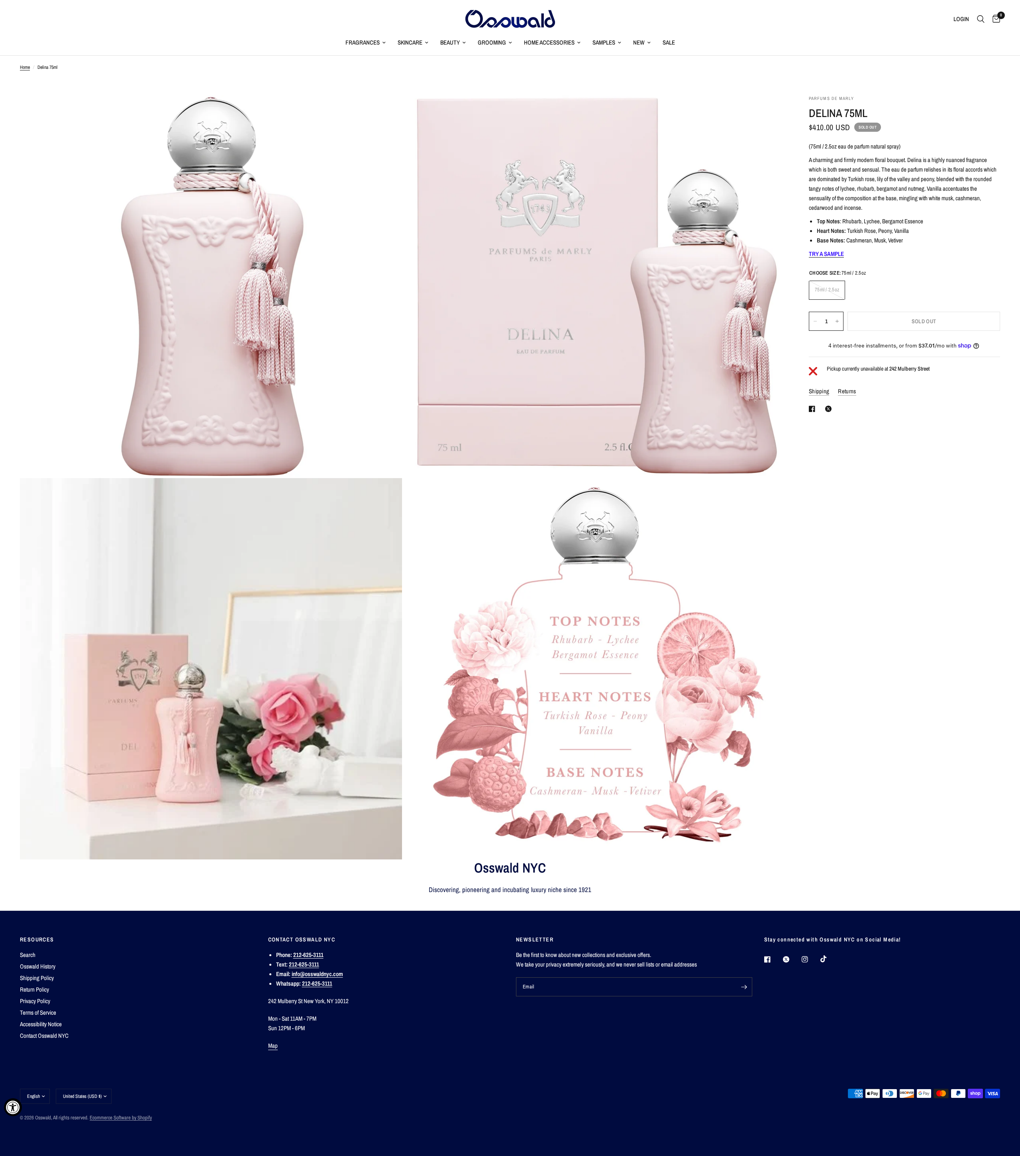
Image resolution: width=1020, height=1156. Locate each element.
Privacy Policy (35, 1001)
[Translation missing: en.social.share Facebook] (813, 409)
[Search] (981, 19)
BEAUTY (450, 42)
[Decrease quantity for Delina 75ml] (815, 321)
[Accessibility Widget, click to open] (13, 1107)
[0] (994, 19)
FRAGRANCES (362, 42)
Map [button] (273, 1045)
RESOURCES (37, 939)
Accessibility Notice (41, 1024)
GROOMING (492, 42)
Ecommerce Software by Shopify (121, 1117)
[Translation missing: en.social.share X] (830, 409)
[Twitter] (791, 959)
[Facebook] (773, 959)
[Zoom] (385, 111)
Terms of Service (38, 1012)
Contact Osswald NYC (44, 1035)
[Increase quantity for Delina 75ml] (837, 321)
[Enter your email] (744, 986)
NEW (639, 42)
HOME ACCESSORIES (549, 42)
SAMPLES (603, 42)
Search (27, 955)
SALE (669, 42)
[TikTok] (829, 959)
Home (25, 67)
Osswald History (37, 966)
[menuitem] (365, 42)
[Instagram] (810, 959)
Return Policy (34, 989)
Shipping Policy (37, 978)
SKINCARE (410, 42)
